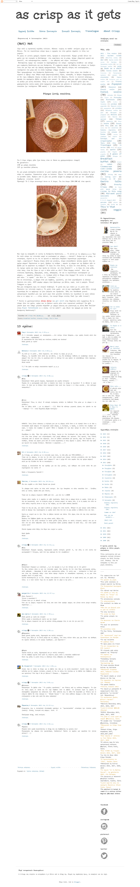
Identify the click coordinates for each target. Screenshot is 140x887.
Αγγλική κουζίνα (113, 60)
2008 (105, 540)
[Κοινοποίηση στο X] (56, 316)
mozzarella (103, 198)
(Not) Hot (108, 520)
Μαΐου (107, 487)
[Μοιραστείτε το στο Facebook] (58, 316)
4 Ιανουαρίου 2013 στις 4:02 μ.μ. (40, 351)
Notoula (25, 351)
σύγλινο (115, 136)
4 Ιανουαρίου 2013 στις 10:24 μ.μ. (41, 481)
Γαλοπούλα (103, 73)
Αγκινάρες (114, 62)
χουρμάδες (103, 154)
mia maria (26, 614)
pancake (103, 202)
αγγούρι (102, 62)
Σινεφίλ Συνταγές (71, 31)
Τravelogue (105, 145)
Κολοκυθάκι (117, 97)
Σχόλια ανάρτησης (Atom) (35, 771)
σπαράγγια (103, 136)
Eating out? (110, 177)
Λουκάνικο (103, 104)
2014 (105, 459)
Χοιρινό (114, 152)
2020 (105, 443)
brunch (119, 162)
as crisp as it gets (68, 14)
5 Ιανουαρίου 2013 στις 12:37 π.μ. (42, 593)
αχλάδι (119, 66)
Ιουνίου (107, 484)
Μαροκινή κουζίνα (116, 106)
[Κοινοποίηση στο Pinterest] (60, 316)
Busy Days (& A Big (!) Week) (115, 407)
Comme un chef (109, 512)
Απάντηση (25, 344)
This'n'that (53, 318)
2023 (105, 434)
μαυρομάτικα (107, 108)
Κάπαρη (119, 95)
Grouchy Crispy (42, 318)
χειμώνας (102, 152)
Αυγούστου (108, 478)
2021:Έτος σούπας (112, 58)
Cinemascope (106, 167)
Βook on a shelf (112, 69)
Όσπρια (118, 119)
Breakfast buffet (30, 318)
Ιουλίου (107, 481)
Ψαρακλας (25, 705)
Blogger (77, 882)
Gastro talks (110, 181)
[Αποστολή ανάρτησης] (48, 315)
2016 (105, 453)
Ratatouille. (115, 227)
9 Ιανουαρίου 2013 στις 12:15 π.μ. (41, 705)
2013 (105, 462)
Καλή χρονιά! (108, 523)
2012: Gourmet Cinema (110, 56)
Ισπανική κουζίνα (107, 89)
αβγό (101, 60)
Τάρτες (102, 143)
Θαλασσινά (112, 87)
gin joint (60, 301)
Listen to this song (110, 191)
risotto (103, 204)
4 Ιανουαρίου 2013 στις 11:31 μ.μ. (42, 545)
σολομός (114, 132)
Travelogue (92, 31)
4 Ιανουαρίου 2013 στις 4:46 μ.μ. (42, 376)
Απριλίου (108, 491)
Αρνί (117, 64)
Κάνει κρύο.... (115, 386)
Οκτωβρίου (108, 471)
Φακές (112, 147)
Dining (110, 174)
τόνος (114, 143)
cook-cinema (106, 169)
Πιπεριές (118, 123)
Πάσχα (119, 121)
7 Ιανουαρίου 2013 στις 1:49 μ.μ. (45, 666)
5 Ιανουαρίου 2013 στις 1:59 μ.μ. (42, 614)
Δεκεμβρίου (109, 465)
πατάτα (106, 124)
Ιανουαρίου (108, 500)
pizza (115, 202)
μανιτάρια (114, 104)
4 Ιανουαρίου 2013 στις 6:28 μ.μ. (37, 452)
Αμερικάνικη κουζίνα (106, 64)
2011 (105, 531)
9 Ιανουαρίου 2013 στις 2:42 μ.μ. (42, 724)
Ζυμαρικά (116, 84)
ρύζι (116, 126)
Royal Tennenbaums (30, 308)
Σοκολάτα (103, 132)
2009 (105, 537)
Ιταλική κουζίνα (110, 92)
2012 (105, 528)
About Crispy (112, 31)
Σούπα (102, 134)
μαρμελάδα (103, 106)
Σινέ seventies (113, 128)
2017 (105, 450)
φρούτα (112, 150)
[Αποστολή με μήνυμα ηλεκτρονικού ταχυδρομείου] (52, 316)
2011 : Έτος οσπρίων (108, 53)
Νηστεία (114, 117)
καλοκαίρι (110, 95)
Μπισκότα (114, 115)
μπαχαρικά (103, 115)
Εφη (23, 332)
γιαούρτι (114, 75)
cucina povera (110, 171)
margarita (26, 593)
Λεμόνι (102, 102)
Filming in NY (107, 179)
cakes (109, 164)
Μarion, (25, 481)
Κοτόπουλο (110, 100)
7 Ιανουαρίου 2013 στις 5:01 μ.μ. (42, 682)
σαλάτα (102, 128)
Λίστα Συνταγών (48, 31)
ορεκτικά (103, 119)
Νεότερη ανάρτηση (24, 767)
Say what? (114, 246)
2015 (105, 456)
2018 (105, 447)
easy (119, 174)
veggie (117, 210)
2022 (105, 437)
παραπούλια (109, 121)
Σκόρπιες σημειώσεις (108, 130)
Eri (23, 452)
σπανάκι (116, 134)
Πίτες (107, 126)
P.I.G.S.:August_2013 (108, 200)
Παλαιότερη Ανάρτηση (88, 767)
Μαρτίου (108, 494)
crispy (24, 376)
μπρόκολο (103, 117)
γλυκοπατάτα (104, 77)
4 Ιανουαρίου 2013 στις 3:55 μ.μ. (37, 332)
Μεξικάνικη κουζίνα (112, 110)
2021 (105, 440)
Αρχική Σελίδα (26, 31)
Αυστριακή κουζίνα (106, 66)
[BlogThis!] (54, 316)
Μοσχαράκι (113, 112)
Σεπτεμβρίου (109, 475)
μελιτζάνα (118, 108)
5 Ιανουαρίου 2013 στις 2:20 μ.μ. (42, 630)
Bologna (115, 156)
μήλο (101, 112)
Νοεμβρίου (108, 468)
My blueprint (27, 666)
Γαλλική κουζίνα (112, 71)
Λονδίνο (115, 102)
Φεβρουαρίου (109, 497)
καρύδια (106, 97)
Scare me (114, 204)
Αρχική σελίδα (55, 767)
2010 (105, 534)
